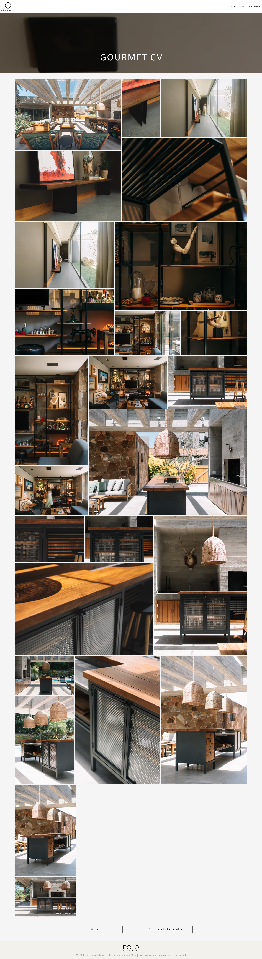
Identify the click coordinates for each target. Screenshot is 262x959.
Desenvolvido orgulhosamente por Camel (162, 955)
